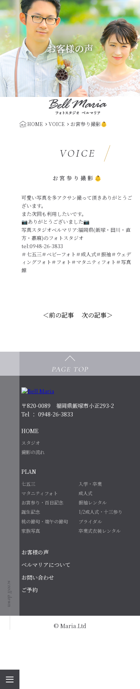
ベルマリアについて (45, 564)
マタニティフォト (39, 493)
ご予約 (29, 590)
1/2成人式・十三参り (100, 511)
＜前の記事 (58, 315)
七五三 (28, 483)
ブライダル (90, 521)
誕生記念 (30, 511)
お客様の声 (35, 552)
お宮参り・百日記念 (42, 502)
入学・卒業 (90, 483)
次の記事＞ (97, 315)
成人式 (86, 493)
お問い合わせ (37, 577)
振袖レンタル (93, 502)
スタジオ (30, 442)
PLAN (28, 471)
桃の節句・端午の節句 (44, 521)
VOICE (57, 124)
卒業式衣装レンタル (100, 530)
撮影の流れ (33, 452)
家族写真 (30, 530)
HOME (29, 431)
